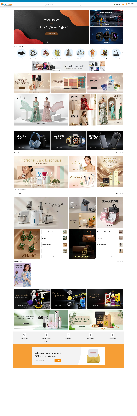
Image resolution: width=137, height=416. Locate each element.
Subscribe (58, 360)
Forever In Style (18, 127)
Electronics (17, 152)
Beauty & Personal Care (20, 189)
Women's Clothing (18, 261)
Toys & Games (17, 193)
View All (118, 126)
